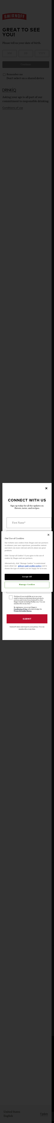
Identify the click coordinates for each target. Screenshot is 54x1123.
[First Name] (27, 522)
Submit (27, 618)
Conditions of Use (20, 609)
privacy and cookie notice (30, 566)
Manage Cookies (27, 585)
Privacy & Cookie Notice (23, 611)
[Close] (46, 488)
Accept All (27, 577)
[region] (27, 561)
